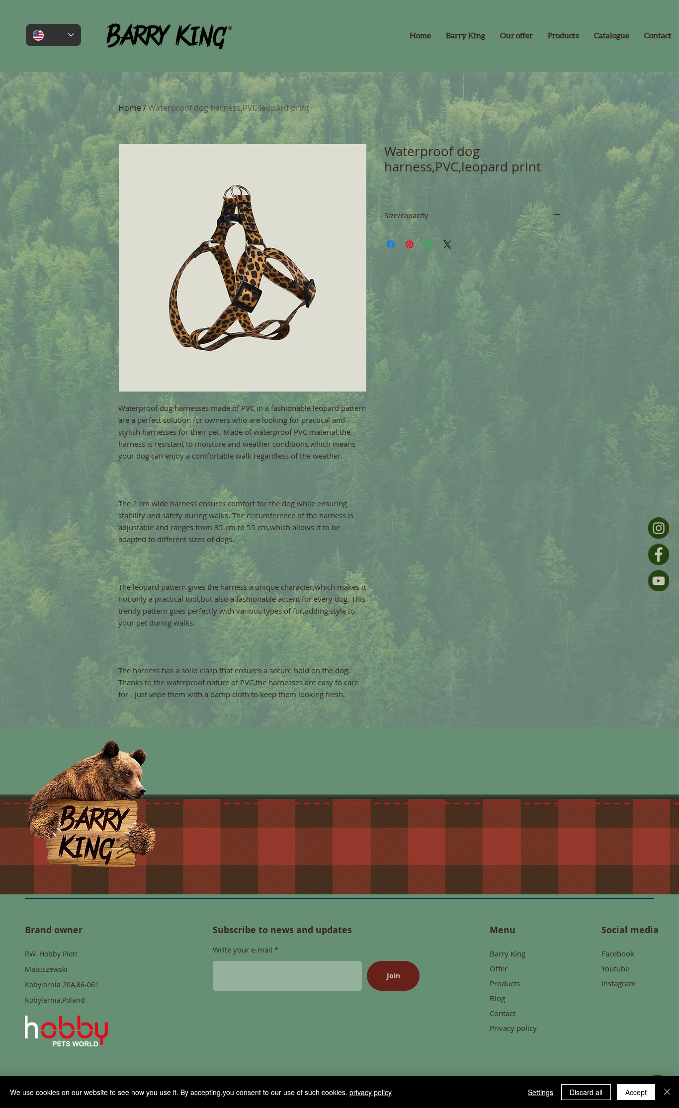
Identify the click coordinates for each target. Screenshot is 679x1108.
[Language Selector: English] (53, 35)
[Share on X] (447, 244)
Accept (636, 1092)
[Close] (667, 1092)
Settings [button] (540, 1092)
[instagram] (658, 528)
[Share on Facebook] (391, 244)
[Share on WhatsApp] (428, 244)
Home (129, 107)
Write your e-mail (243, 949)
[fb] (658, 554)
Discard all (586, 1092)
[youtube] (658, 580)
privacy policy (370, 1092)
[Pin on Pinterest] (410, 244)
